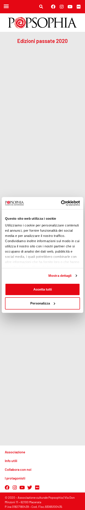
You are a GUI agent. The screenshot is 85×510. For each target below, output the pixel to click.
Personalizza (40, 303)
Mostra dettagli (60, 275)
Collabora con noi (18, 469)
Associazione (15, 452)
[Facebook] (53, 6)
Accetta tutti (42, 289)
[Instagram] (61, 6)
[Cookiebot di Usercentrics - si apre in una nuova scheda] (61, 203)
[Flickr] (78, 6)
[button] (6, 6)
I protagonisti (15, 478)
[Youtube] (70, 6)
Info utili (11, 461)
